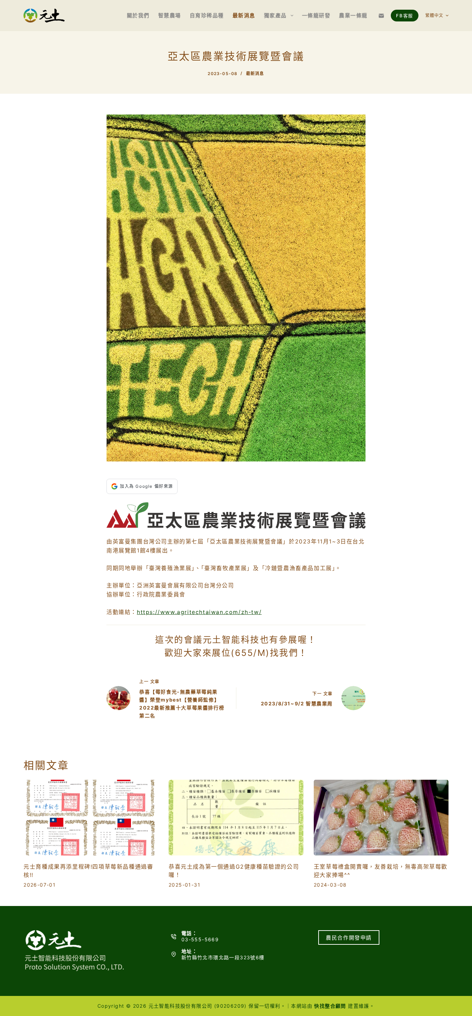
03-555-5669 (200, 939)
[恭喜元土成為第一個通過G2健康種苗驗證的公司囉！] (236, 817)
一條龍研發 (316, 15)
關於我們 (138, 15)
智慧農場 (169, 15)
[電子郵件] (381, 15)
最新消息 (244, 15)
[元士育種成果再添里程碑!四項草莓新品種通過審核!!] (90, 817)
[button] (437, 15)
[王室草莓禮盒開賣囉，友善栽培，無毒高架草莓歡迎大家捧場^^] (381, 817)
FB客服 (404, 15)
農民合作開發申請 (349, 937)
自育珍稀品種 (207, 15)
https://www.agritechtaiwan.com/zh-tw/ (199, 611)
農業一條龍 (353, 15)
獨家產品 (275, 15)
